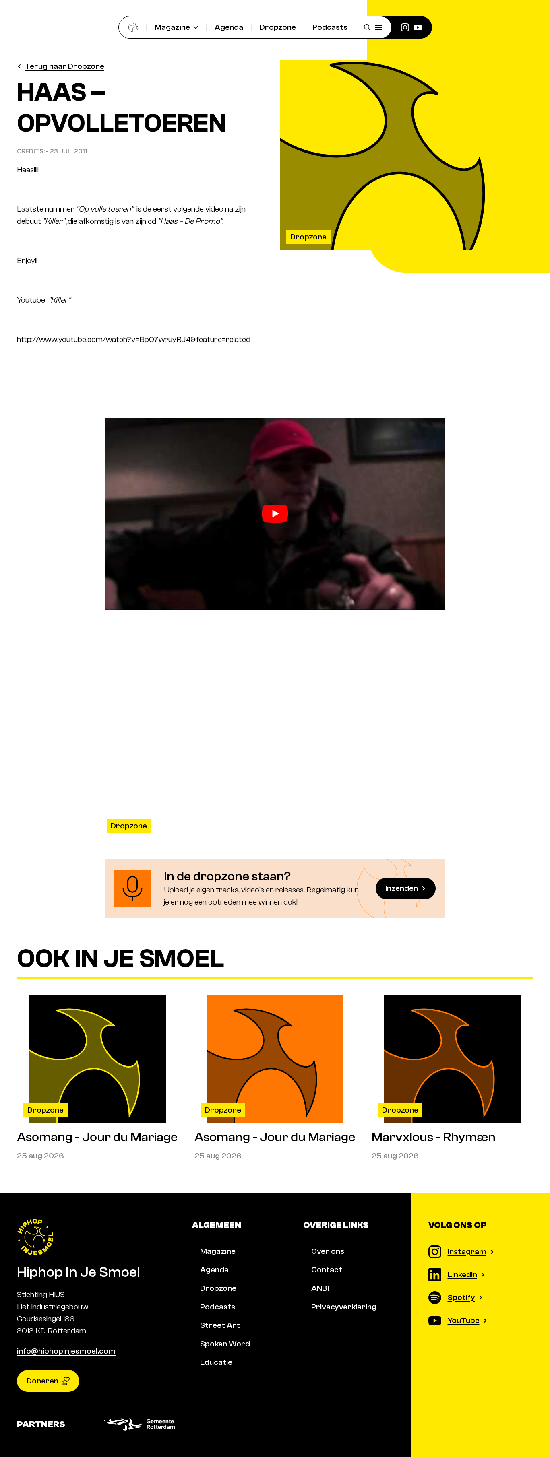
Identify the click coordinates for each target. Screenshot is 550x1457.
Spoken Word (225, 1343)
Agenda (229, 27)
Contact (326, 1269)
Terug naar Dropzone (64, 66)
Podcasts (329, 27)
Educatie (216, 1362)
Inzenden (401, 888)
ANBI (320, 1288)
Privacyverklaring (343, 1306)
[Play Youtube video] (275, 514)
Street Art (220, 1325)
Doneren (42, 1380)
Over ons (327, 1251)
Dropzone (278, 27)
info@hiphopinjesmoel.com (66, 1351)
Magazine (172, 27)
